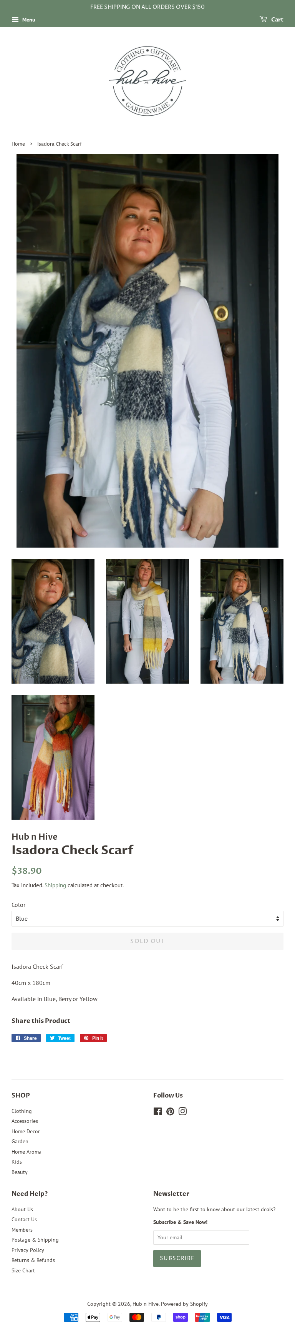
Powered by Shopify (184, 1303)
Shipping (55, 885)
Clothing (22, 1111)
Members (22, 1229)
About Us (22, 1209)
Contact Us (24, 1219)
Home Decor (26, 1131)
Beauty (20, 1172)
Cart (276, 19)
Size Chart (23, 1270)
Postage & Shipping (35, 1239)
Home (18, 144)
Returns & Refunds (33, 1260)
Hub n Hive (146, 1303)
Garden (20, 1141)
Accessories (25, 1120)
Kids (17, 1161)
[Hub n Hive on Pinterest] (170, 1112)
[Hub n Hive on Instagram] (182, 1112)
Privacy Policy (28, 1250)
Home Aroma (26, 1151)
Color (18, 904)
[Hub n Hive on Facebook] (157, 1112)
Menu (28, 19)
